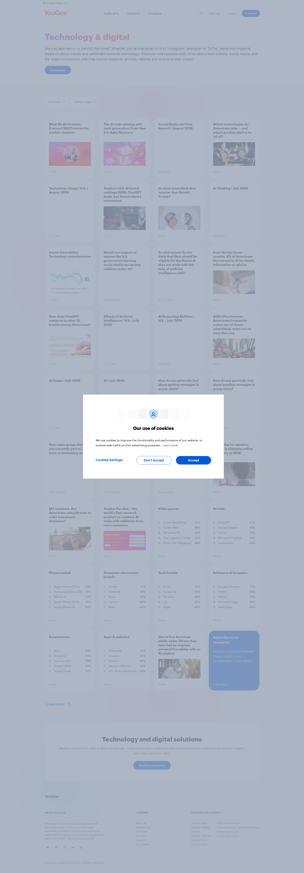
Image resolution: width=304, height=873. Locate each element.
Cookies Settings (109, 459)
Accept (193, 460)
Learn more (170, 445)
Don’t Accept (154, 460)
